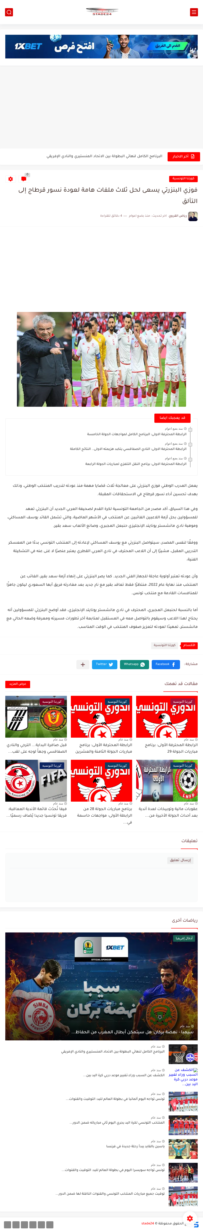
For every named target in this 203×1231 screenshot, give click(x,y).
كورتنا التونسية (183, 179)
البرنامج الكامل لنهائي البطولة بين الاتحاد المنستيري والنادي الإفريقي (104, 156)
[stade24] (101, 12)
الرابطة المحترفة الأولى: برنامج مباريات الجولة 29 (171, 749)
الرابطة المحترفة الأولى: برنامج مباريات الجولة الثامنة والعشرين (103, 749)
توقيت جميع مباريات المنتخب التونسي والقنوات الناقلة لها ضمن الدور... (110, 1194)
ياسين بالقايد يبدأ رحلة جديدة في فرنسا (135, 1147)
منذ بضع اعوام (174, 428)
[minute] (24, 1224)
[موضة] (32, 1224)
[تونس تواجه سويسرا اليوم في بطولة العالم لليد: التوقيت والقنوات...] (183, 1173)
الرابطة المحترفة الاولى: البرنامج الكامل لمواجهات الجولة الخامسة (137, 434)
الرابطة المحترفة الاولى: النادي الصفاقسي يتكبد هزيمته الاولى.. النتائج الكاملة (128, 449)
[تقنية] (41, 1224)
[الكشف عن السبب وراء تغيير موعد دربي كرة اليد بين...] (183, 1078)
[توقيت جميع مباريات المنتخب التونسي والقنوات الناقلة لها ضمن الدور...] (183, 1196)
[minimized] (16, 1224)
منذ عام (189, 739)
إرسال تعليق (180, 860)
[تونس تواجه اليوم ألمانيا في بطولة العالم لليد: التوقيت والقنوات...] (183, 1101)
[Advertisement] (101, 108)
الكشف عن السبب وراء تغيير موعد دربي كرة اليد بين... (124, 1076)
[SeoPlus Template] (196, 1224)
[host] (7, 1224)
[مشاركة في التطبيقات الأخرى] (82, 664)
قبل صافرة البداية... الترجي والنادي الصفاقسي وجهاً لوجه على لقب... (37, 749)
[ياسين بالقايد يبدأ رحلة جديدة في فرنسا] (183, 1149)
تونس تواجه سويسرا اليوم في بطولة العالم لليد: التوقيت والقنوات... (113, 1170)
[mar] (49, 1224)
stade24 (147, 1224)
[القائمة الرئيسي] (194, 12)
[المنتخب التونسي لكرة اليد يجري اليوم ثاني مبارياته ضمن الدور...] (183, 1125)
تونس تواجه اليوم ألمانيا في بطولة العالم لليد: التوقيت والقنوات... (115, 1099)
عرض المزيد (17, 684)
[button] (166, 664)
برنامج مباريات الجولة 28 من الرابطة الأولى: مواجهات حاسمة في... (104, 816)
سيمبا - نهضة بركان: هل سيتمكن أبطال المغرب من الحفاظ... (132, 1032)
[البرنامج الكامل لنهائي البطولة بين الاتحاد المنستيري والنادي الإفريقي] (183, 1054)
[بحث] (9, 12)
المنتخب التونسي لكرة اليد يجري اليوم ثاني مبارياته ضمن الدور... (117, 1123)
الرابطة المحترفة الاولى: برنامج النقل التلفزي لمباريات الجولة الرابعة (136, 464)
